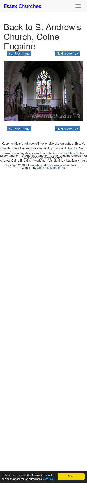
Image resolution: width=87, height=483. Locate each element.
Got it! (71, 476)
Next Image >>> (67, 53)
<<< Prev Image (19, 53)
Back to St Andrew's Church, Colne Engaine (42, 36)
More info (48, 479)
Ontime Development (51, 167)
